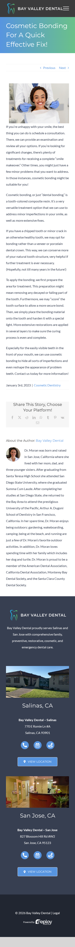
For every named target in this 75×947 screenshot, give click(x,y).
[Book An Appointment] (38, 745)
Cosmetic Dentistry (47, 385)
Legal (56, 913)
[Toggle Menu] (66, 8)
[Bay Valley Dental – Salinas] (37, 667)
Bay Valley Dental (49, 441)
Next (62, 68)
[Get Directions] (50, 745)
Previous (49, 68)
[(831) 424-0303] (25, 745)
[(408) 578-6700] (25, 855)
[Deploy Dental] (44, 922)
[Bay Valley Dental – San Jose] (37, 778)
